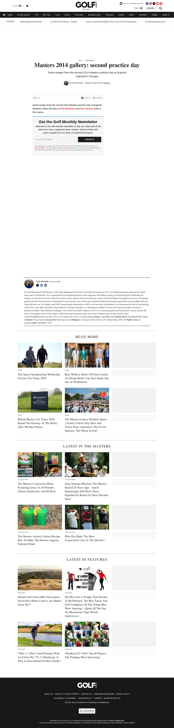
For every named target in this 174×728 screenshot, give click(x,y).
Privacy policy (123, 694)
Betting (46, 15)
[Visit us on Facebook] (147, 3)
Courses (143, 15)
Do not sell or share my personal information (87, 702)
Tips (36, 15)
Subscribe (150, 8)
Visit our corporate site (116, 720)
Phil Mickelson (68, 108)
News (10, 15)
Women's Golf (94, 15)
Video (131, 15)
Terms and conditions (104, 694)
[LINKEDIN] (42, 285)
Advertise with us (112, 698)
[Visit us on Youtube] (157, 3)
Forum (121, 15)
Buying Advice (23, 15)
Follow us (87, 98)
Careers (98, 698)
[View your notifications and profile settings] (27, 6)
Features (79, 15)
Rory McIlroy (86, 108)
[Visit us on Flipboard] (160, 3)
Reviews (109, 15)
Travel (155, 15)
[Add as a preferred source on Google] (87, 711)
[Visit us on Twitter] (154, 3)
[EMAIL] (46, 285)
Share (38, 98)
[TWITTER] (38, 285)
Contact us (86, 694)
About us (48, 694)
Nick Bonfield (77, 83)
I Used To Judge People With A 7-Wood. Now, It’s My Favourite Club (111, 21)
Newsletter (99, 98)
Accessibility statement (65, 698)
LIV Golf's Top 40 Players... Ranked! (63, 21)
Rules (67, 15)
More (165, 15)
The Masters (90, 60)
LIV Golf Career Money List (155, 21)
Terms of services (63, 146)
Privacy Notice (40, 148)
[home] (4, 15)
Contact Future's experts (67, 694)
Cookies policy (85, 698)
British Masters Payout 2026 (31, 21)
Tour (57, 15)
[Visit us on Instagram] (150, 3)
